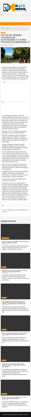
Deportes (4, 297)
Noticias (4, 267)
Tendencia (4, 393)
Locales (3, 32)
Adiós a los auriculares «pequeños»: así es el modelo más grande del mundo (14, 398)
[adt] (15, 91)
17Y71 (6, 210)
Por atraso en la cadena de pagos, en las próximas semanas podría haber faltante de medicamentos (14, 365)
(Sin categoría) (5, 238)
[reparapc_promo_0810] (15, 206)
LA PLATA (17, 210)
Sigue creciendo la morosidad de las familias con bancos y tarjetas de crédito (15, 242)
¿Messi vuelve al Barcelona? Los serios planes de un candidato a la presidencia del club (15, 333)
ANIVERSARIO (11, 210)
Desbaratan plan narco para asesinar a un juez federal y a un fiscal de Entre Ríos (14, 271)
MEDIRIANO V (22, 210)
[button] (26, 23)
